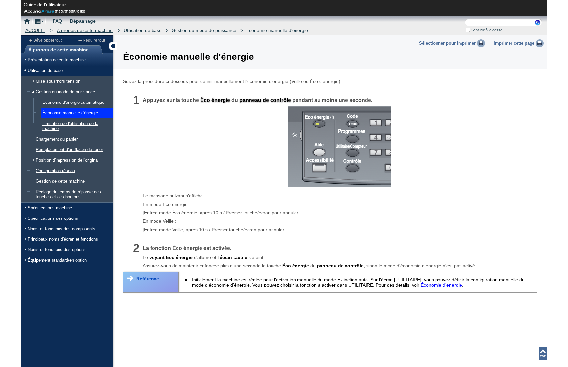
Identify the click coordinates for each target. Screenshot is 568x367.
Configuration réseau (55, 170)
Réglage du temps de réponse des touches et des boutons (68, 194)
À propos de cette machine (85, 30)
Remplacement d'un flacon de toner (69, 149)
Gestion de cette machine (60, 181)
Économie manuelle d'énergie (70, 112)
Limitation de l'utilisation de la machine (70, 126)
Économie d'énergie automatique (73, 102)
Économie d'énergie (441, 284)
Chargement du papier (57, 139)
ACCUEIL (35, 30)
